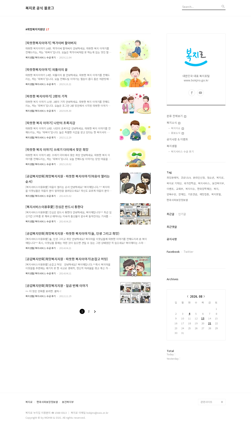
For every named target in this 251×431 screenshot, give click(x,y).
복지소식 (172, 123)
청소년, (211, 177)
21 (209, 323)
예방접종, (205, 194)
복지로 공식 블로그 (39, 8)
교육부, (180, 189)
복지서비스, (204, 183)
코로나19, (186, 177)
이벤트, (171, 189)
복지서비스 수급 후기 (182, 151)
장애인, (182, 194)
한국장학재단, (204, 189)
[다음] (95, 311)
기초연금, (193, 194)
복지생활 (172, 146)
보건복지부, (218, 183)
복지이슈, (191, 189)
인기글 (182, 214)
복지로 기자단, (174, 183)
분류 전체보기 (175, 116)
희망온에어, (173, 177)
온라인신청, (199, 177)
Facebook (173, 252)
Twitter (188, 252)
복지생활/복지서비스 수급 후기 (40, 57)
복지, (216, 189)
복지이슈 (176, 128)
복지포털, (216, 194)
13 (202, 318)
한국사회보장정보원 (47, 402)
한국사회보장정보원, (178, 200)
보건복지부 (68, 402)
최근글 (170, 214)
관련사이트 (206, 402)
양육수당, (172, 194)
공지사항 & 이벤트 (177, 139)
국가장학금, (190, 183)
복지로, (220, 177)
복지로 (29, 402)
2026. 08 (196, 296)
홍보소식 (176, 133)
